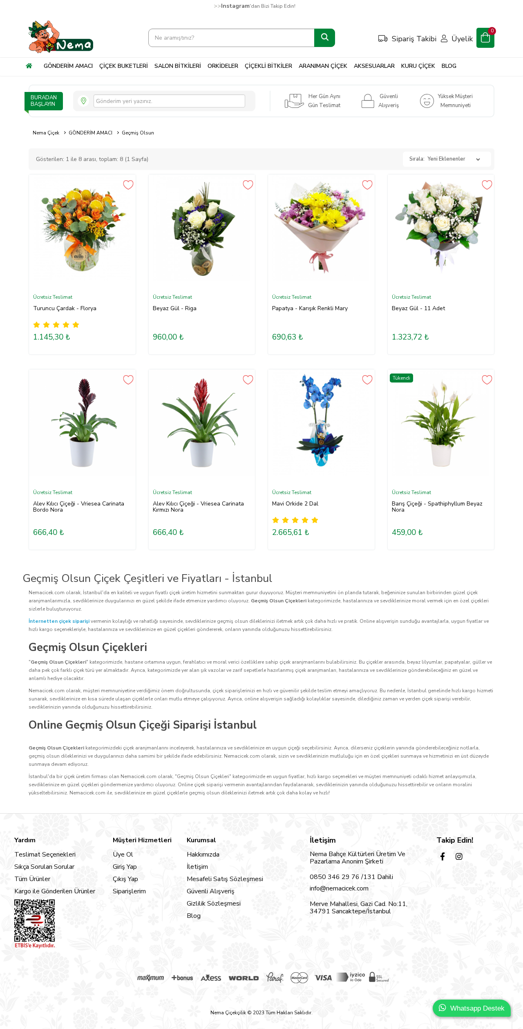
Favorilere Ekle (128, 185)
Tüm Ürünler (32, 879)
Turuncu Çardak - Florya (64, 308)
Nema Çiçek (46, 133)
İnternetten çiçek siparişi (59, 621)
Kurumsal (201, 840)
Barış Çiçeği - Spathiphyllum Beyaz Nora (437, 507)
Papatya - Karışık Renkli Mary (310, 308)
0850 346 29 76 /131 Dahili (351, 876)
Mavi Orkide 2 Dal (295, 504)
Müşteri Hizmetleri (142, 840)
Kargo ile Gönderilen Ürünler (54, 891)
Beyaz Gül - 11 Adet (418, 308)
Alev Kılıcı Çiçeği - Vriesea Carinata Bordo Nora (78, 507)
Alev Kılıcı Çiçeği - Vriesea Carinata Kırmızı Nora (198, 507)
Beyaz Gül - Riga (175, 308)
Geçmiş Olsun (138, 133)
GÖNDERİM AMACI (90, 133)
